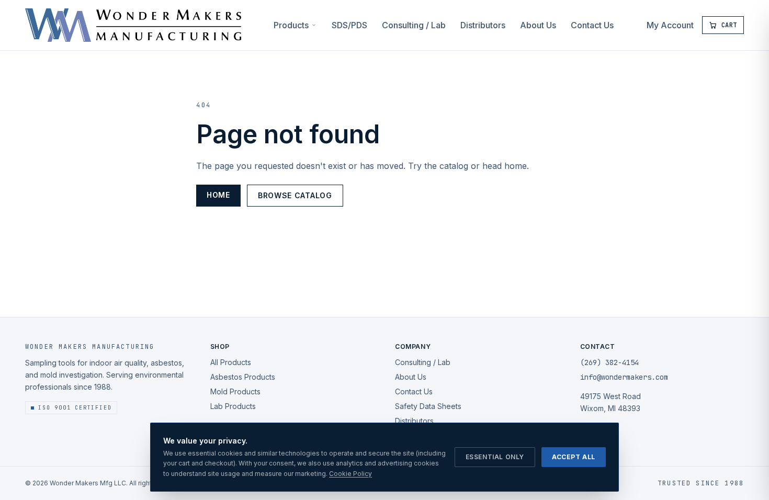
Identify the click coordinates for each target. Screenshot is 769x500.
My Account (670, 25)
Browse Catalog (295, 195)
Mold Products (235, 391)
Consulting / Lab (414, 25)
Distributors (482, 25)
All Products (230, 362)
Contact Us (592, 25)
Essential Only (495, 457)
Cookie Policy (350, 474)
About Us (538, 25)
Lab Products (233, 406)
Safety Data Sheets (428, 406)
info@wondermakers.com (624, 377)
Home (218, 194)
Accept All (573, 457)
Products (291, 25)
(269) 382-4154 (609, 362)
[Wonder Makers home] (133, 25)
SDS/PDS (349, 25)
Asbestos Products (242, 376)
